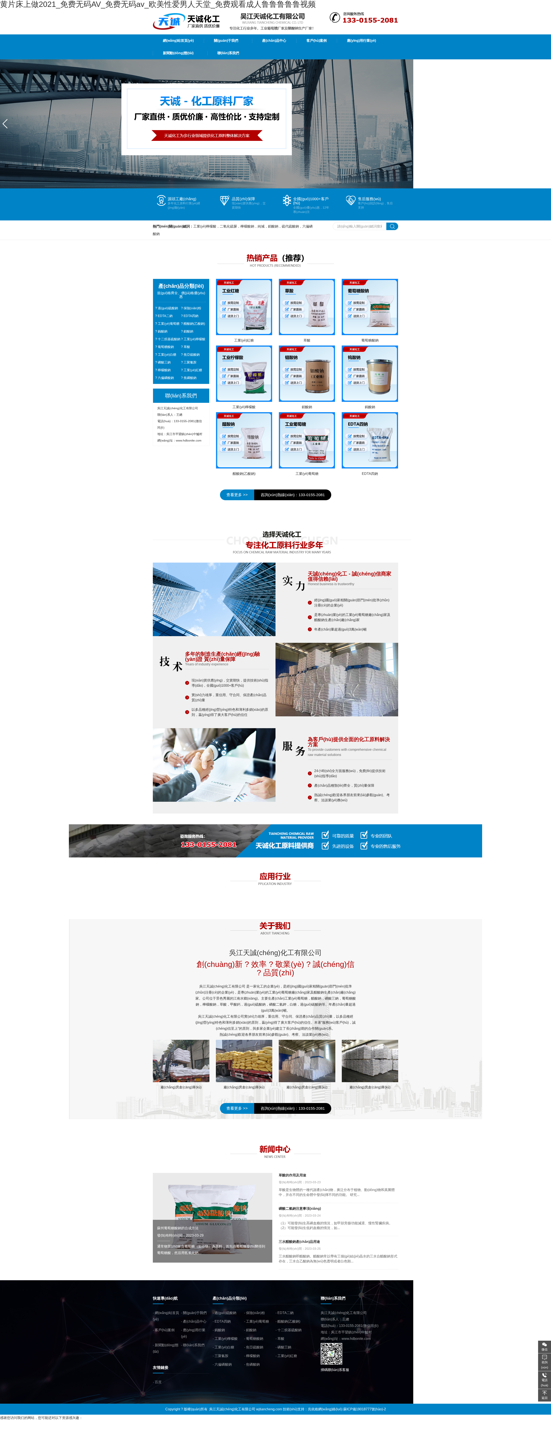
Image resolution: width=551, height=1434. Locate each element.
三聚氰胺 (190, 362)
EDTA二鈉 (165, 316)
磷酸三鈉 (164, 362)
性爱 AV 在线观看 (13, 1430)
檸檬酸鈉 (164, 370)
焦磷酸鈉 (190, 378)
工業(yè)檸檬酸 (194, 339)
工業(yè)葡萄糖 (169, 323)
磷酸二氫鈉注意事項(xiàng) (300, 1208)
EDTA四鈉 (191, 316)
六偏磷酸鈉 (166, 378)
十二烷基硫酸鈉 (169, 339)
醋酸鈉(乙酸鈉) (194, 323)
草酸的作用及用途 (292, 1175)
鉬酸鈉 (188, 331)
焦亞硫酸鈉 (192, 354)
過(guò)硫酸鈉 (168, 308)
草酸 (187, 347)
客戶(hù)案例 (165, 1330)
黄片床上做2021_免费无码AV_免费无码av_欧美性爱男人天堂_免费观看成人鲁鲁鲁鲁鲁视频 (70, 1424)
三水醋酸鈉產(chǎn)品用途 (299, 1241)
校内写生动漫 (38, 1430)
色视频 (73, 1430)
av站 (64, 1430)
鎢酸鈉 (162, 331)
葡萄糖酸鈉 (166, 347)
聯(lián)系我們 (193, 1345)
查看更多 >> (237, 495)
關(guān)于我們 (195, 1313)
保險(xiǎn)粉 (192, 308)
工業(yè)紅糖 (193, 370)
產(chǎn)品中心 (194, 1321)
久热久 (54, 1430)
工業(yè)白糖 (167, 354)
